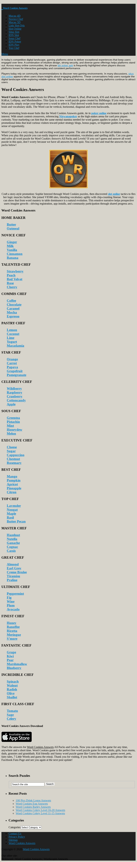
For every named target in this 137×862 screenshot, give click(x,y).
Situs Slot (14, 31)
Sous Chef (14, 38)
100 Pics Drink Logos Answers (33, 800)
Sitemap (13, 839)
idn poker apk (65, 65)
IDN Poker (15, 41)
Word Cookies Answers (15, 8)
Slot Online (15, 28)
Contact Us (15, 833)
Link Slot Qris (17, 25)
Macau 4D (15, 15)
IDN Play (14, 44)
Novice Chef (16, 19)
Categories (15, 827)
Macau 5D (15, 22)
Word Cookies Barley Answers (33, 806)
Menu (4, 54)
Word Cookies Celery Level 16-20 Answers (40, 810)
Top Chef (14, 47)
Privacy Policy (17, 836)
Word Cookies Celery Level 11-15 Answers (40, 813)
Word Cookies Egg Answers (32, 803)
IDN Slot (14, 35)
